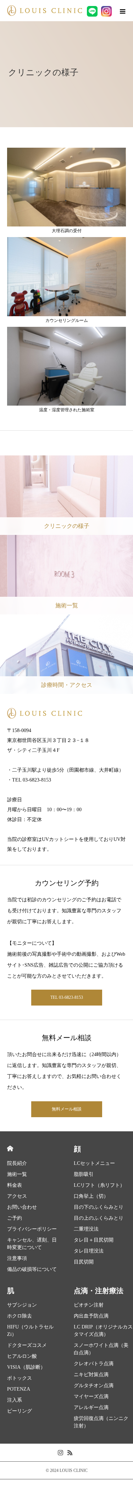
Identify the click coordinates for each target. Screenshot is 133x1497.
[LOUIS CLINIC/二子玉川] (44, 10)
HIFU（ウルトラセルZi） (30, 1330)
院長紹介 (17, 1163)
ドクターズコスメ (27, 1345)
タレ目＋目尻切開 (93, 1240)
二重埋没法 (86, 1229)
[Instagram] (60, 1452)
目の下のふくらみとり (98, 1207)
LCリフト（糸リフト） (99, 1185)
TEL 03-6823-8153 (66, 997)
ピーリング (19, 1411)
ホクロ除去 (19, 1316)
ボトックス (19, 1378)
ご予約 (14, 1218)
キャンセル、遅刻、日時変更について (32, 1243)
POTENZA (18, 1389)
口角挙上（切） (91, 1196)
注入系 (14, 1400)
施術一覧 (17, 1174)
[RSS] (70, 1452)
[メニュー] (122, 10)
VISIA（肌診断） (26, 1367)
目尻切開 (84, 1262)
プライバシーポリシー (32, 1229)
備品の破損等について (32, 1269)
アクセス (17, 1196)
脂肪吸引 (84, 1174)
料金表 (14, 1185)
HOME (10, 1148)
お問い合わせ (22, 1207)
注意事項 (17, 1258)
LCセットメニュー (94, 1163)
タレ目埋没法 (89, 1251)
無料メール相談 (67, 1109)
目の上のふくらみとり (98, 1218)
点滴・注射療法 (98, 1291)
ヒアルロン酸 (22, 1356)
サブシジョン (22, 1305)
